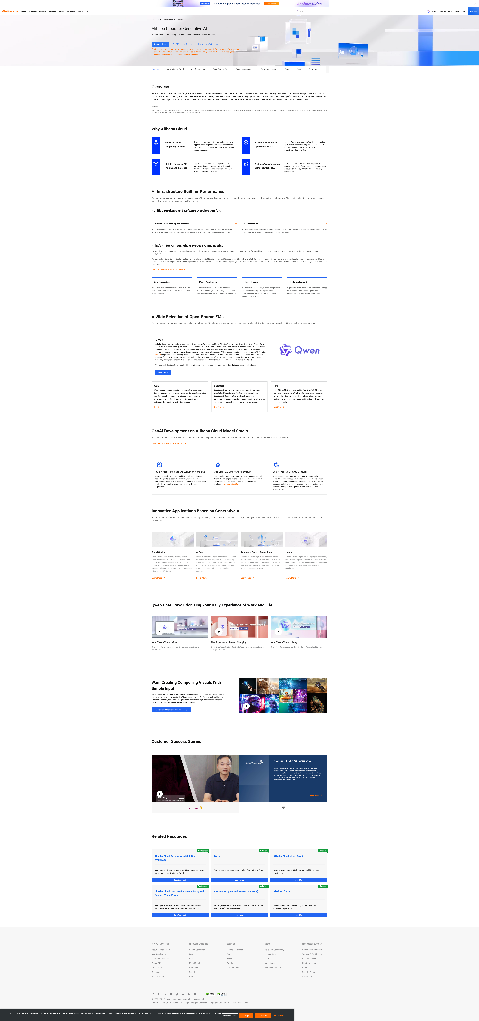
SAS (191, 958)
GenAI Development (244, 69)
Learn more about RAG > (231, 484)
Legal (186, 1003)
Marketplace (270, 963)
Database (193, 967)
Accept (246, 1016)
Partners (81, 11)
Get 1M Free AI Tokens (182, 44)
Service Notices (309, 958)
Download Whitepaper (208, 44)
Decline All (263, 1016)
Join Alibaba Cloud (273, 967)
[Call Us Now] (188, 994)
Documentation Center (312, 950)
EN (435, 11)
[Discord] (194, 994)
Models (24, 11)
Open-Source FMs (220, 69)
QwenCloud (307, 976)
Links (246, 1003)
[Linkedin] (159, 994)
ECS (191, 954)
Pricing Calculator (197, 950)
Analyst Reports (158, 976)
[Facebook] (153, 994)
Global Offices (158, 963)
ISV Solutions (233, 967)
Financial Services (235, 950)
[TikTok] (177, 994)
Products (42, 11)
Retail (229, 954)
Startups (268, 958)
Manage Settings (229, 1016)
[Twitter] (165, 994)
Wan (299, 69)
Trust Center (157, 967)
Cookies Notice (278, 1016)
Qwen (287, 69)
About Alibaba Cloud (161, 950)
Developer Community (274, 950)
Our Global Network (160, 958)
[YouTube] (171, 994)
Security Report (309, 972)
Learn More (163, 372)
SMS (191, 976)
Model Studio (195, 963)
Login (464, 11)
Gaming (230, 963)
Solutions (52, 11)
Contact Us (442, 11)
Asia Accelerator (159, 954)
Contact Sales (160, 44)
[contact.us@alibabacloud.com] (182, 994)
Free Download (180, 880)
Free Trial (473, 11)
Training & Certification (312, 954)
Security (192, 972)
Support (90, 11)
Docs (450, 11)
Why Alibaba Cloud (175, 69)
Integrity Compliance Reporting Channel (208, 1003)
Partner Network (272, 954)
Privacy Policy (176, 1003)
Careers (155, 1003)
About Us (164, 1003)
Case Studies (157, 972)
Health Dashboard (310, 963)
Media (229, 958)
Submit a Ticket (309, 967)
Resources (71, 11)
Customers (313, 69)
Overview (33, 11)
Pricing (61, 11)
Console (456, 11)
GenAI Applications (269, 69)
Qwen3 (158, 355)
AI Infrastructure (198, 69)
